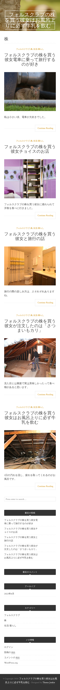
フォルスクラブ (23, 49)
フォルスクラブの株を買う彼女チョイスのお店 (30, 149)
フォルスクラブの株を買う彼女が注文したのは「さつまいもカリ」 (30, 326)
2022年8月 (9, 593)
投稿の (9, 652)
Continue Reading (45, 128)
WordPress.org (11, 662)
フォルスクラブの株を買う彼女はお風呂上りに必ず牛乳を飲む (30, 418)
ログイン (8, 647)
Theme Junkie (49, 682)
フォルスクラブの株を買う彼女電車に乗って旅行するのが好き (30, 59)
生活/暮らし (38, 49)
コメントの (12, 657)
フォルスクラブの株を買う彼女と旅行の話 (30, 236)
